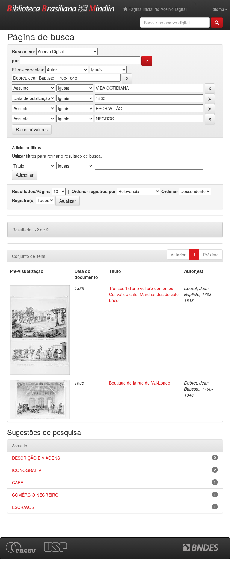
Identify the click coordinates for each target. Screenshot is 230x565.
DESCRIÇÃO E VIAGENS (36, 458)
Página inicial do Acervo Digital (157, 9)
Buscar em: (23, 51)
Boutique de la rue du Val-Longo (139, 383)
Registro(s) (23, 200)
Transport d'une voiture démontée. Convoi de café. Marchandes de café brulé (144, 294)
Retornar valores (32, 129)
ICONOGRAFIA (26, 470)
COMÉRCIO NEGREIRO (35, 495)
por (15, 60)
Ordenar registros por (94, 191)
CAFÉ (17, 482)
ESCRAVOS (23, 507)
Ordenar (169, 191)
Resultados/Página (31, 191)
